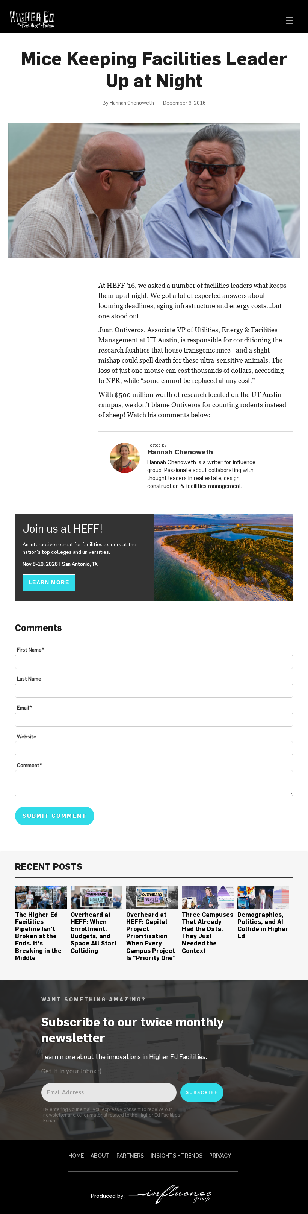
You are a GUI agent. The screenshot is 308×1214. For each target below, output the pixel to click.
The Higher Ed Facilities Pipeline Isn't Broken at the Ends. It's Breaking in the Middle (38, 936)
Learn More (49, 582)
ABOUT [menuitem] (100, 1156)
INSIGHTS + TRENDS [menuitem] (176, 1156)
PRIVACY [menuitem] (220, 1156)
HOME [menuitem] (76, 1156)
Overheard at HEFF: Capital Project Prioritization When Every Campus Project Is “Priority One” (151, 936)
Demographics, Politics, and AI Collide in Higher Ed (262, 925)
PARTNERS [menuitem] (130, 1156)
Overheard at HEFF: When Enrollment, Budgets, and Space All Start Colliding (94, 932)
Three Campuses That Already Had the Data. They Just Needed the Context (207, 932)
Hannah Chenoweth (132, 103)
